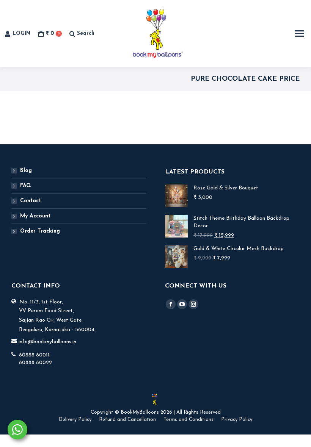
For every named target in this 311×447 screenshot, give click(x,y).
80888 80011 (34, 355)
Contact (30, 201)
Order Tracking (40, 231)
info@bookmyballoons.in (47, 342)
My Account (35, 216)
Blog (26, 170)
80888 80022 (35, 363)
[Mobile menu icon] (299, 33)
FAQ (25, 186)
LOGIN (21, 33)
